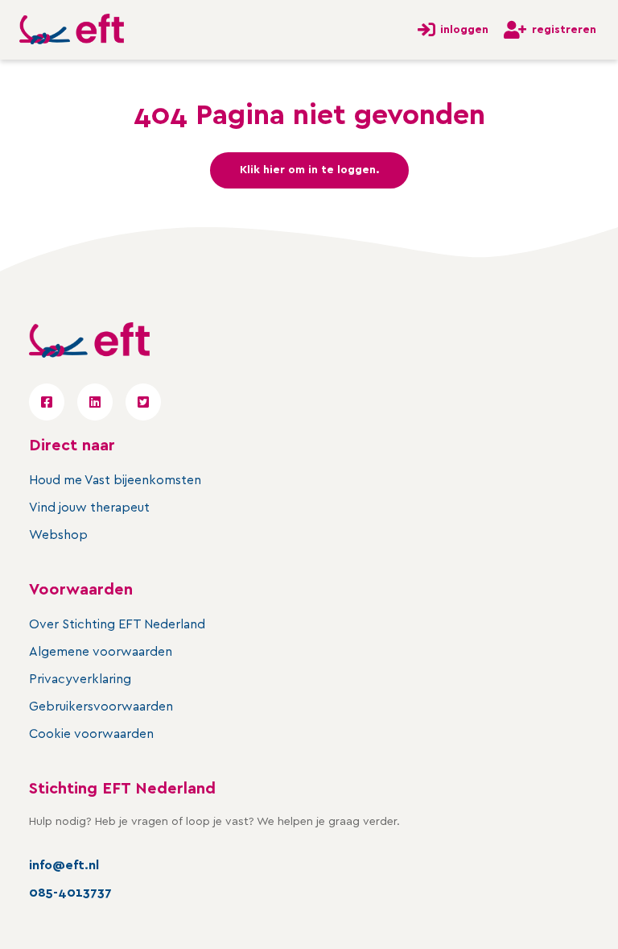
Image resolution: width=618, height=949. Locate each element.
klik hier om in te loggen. (309, 170)
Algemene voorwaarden (100, 652)
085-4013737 (70, 893)
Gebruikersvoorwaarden (101, 706)
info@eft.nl (64, 865)
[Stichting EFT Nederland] (71, 30)
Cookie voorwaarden (91, 734)
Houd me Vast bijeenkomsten (115, 480)
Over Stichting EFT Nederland (117, 624)
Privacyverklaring (80, 679)
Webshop (58, 535)
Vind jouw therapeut (89, 507)
